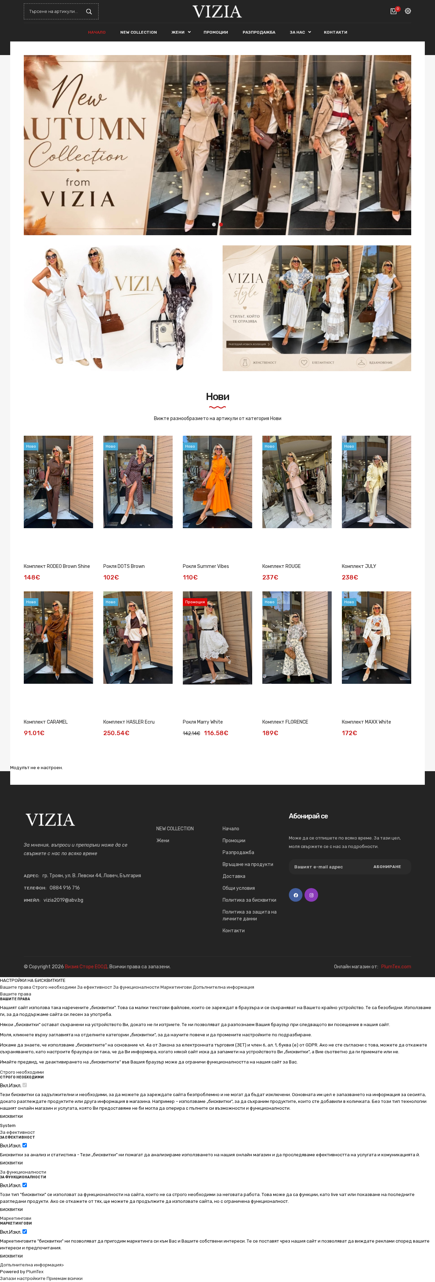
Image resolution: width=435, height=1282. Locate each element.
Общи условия (239, 888)
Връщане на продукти (248, 864)
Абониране (387, 866)
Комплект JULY (359, 566)
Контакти (234, 931)
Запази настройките (23, 1278)
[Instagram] (311, 895)
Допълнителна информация (223, 987)
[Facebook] (295, 895)
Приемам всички (65, 1278)
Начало (231, 829)
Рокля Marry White (203, 722)
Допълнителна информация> (32, 1264)
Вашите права (15, 987)
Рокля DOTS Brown (124, 566)
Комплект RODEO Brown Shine (57, 566)
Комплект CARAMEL (46, 722)
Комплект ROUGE (281, 566)
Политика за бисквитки (249, 900)
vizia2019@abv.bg (63, 900)
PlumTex (35, 1271)
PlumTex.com (396, 967)
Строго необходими (54, 987)
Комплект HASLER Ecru (129, 722)
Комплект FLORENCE (285, 722)
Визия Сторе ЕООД (86, 967)
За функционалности (136, 987)
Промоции (234, 841)
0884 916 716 (65, 888)
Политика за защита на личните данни (250, 915)
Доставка (234, 876)
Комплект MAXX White (366, 722)
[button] (401, 145)
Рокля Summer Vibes (206, 566)
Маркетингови (176, 987)
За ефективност (94, 987)
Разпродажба (238, 852)
